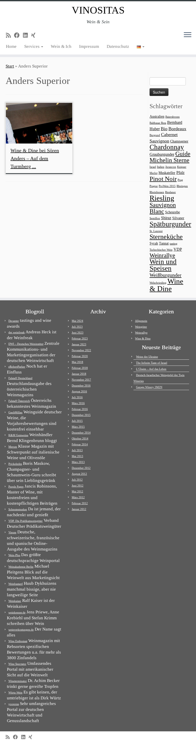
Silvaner (178, 218)
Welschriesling (158, 282)
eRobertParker (16, 366)
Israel (153, 167)
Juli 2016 (77, 397)
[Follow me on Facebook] (18, 35)
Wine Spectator (17, 663)
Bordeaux (177, 128)
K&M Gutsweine (18, 435)
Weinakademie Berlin (20, 566)
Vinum (12, 532)
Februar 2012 (80, 503)
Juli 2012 (77, 479)
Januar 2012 (79, 509)
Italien (160, 167)
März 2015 (78, 426)
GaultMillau (15, 412)
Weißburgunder (165, 275)
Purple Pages (15, 486)
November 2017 (81, 379)
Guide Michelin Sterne (170, 156)
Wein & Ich (61, 46)
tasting (173, 243)
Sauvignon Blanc (163, 208)
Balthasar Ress (158, 123)
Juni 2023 (77, 332)
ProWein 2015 (167, 186)
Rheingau (182, 186)
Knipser (181, 167)
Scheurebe (172, 212)
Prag (180, 180)
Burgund (155, 135)
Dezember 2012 (81, 467)
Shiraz (166, 217)
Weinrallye (162, 255)
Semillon (155, 218)
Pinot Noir (163, 178)
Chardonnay (167, 147)
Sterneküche (166, 236)
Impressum (89, 46)
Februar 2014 (80, 444)
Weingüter (141, 326)
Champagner (179, 141)
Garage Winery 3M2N (149, 387)
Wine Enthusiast (17, 641)
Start (10, 66)
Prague (154, 186)
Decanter (13, 320)
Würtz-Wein (15, 692)
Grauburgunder (162, 154)
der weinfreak (16, 332)
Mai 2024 (77, 320)
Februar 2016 (80, 409)
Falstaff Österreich (19, 400)
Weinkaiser (14, 600)
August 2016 (79, 391)
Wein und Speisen (163, 265)
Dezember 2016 (81, 385)
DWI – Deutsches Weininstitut (25, 343)
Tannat (164, 243)
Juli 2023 (77, 326)
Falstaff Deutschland (20, 378)
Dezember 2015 (81, 414)
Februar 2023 (80, 338)
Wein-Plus (14, 555)
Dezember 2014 (81, 432)
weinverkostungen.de (21, 629)
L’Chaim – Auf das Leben (151, 368)
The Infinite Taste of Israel (151, 362)
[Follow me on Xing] (35, 35)
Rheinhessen (157, 192)
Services (32, 46)
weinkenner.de (17, 612)
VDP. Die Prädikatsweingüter (25, 520)
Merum (12, 446)
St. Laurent (156, 231)
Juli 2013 (77, 450)
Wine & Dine (166, 285)
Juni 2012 (77, 485)
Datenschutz (118, 46)
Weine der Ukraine (147, 356)
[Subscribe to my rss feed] (10, 35)
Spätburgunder (170, 224)
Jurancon (170, 167)
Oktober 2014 (80, 438)
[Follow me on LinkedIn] (27, 35)
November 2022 (81, 350)
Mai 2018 (77, 362)
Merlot (153, 173)
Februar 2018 (80, 367)
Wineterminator (17, 680)
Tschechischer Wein (161, 249)
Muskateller (166, 173)
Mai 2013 (77, 456)
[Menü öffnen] (187, 35)
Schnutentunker (17, 509)
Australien (157, 116)
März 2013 (78, 462)
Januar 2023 (79, 344)
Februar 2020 (80, 356)
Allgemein (141, 320)
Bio (164, 128)
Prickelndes (15, 463)
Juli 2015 (77, 420)
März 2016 (78, 403)
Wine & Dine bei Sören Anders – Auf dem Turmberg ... (34, 158)
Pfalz (180, 172)
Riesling (162, 198)
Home (11, 46)
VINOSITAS (98, 10)
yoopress (13, 704)
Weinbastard (15, 583)
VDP (178, 249)
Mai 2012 (77, 491)
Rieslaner (170, 192)
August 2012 (79, 473)
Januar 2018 (79, 373)
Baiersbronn (172, 116)
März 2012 (78, 497)
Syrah (154, 243)
